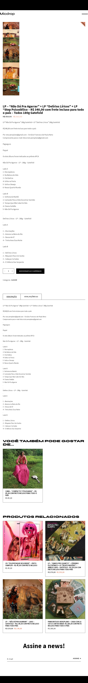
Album (14, 280)
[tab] (12, 297)
